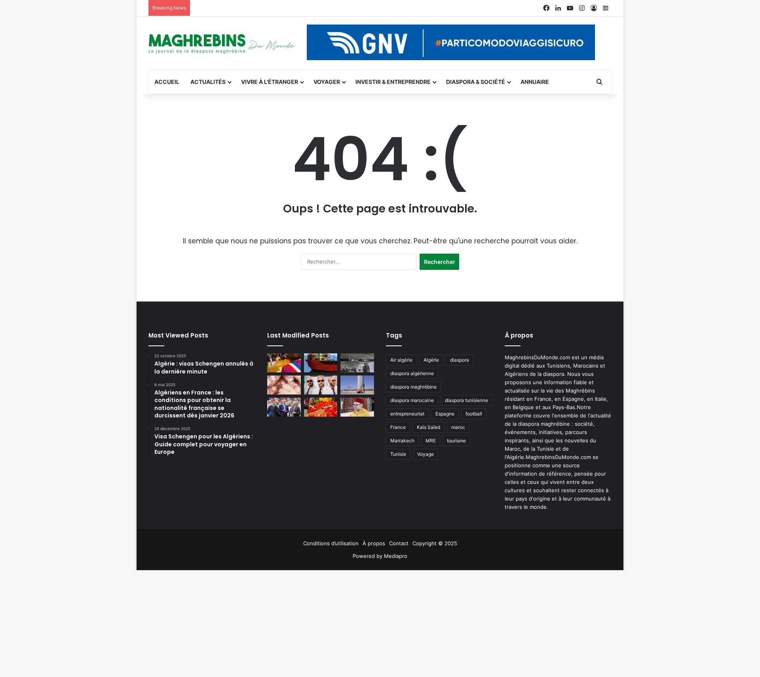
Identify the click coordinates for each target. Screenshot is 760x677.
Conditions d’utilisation (331, 543)
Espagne (444, 414)
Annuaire (535, 81)
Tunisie (398, 454)
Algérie (431, 360)
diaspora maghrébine (413, 387)
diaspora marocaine (412, 400)
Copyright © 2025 (434, 543)
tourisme (456, 441)
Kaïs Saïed (428, 427)
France (398, 427)
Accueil (166, 81)
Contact (398, 543)
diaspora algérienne (412, 373)
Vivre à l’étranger (269, 81)
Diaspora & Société (475, 81)
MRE (431, 441)
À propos (374, 543)
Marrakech (402, 441)
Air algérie (401, 360)
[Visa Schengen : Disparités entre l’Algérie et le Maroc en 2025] (357, 362)
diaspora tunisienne (466, 400)
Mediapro (395, 556)
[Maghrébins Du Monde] (221, 43)
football (474, 414)
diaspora (459, 360)
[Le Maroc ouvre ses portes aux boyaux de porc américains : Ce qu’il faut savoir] (284, 384)
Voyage (425, 454)
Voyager (327, 81)
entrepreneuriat (407, 414)
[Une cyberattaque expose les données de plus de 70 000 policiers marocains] (284, 407)
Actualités (208, 81)
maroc (458, 427)
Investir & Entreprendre (393, 81)
